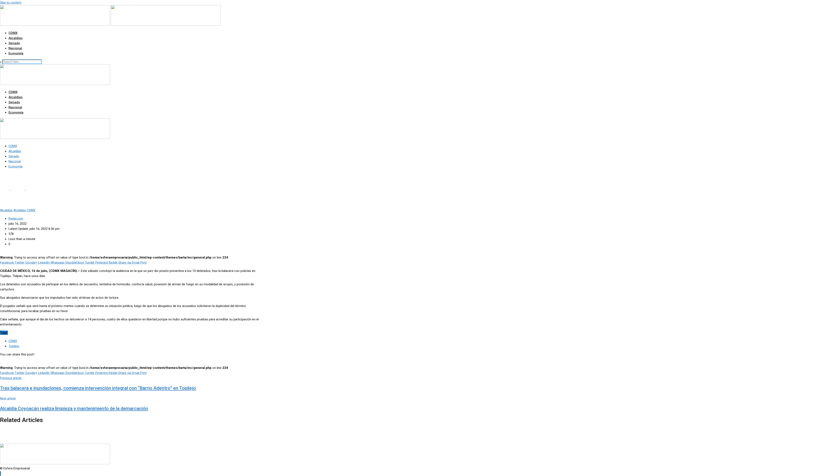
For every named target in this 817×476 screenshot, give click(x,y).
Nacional (15, 48)
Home (4, 190)
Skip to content (10, 2)
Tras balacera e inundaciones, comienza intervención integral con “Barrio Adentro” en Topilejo (98, 388)
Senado (14, 43)
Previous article (10, 378)
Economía (16, 53)
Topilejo (14, 346)
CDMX (13, 33)
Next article (8, 398)
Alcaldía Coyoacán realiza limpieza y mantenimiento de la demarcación (74, 408)
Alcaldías (16, 38)
